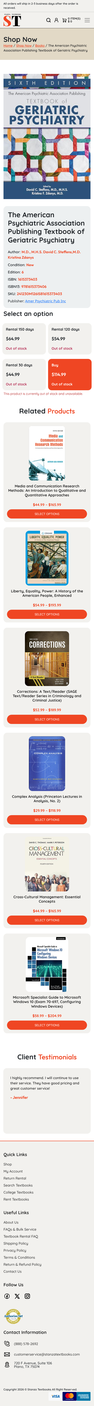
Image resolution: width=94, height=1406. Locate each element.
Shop (7, 1164)
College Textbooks (18, 1192)
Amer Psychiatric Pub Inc (45, 301)
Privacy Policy (14, 1250)
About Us (10, 1222)
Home (8, 45)
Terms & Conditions (19, 1257)
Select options (47, 514)
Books (40, 45)
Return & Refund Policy (22, 1264)
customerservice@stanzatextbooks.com (47, 1354)
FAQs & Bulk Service (19, 1229)
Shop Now (24, 45)
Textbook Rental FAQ (20, 1236)
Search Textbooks (18, 1185)
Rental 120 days (66, 329)
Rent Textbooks (16, 1199)
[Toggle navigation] (87, 20)
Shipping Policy (15, 1243)
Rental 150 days (20, 329)
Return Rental (14, 1178)
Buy (55, 365)
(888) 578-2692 (26, 1343)
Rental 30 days (19, 365)
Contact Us (12, 1271)
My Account (13, 1171)
